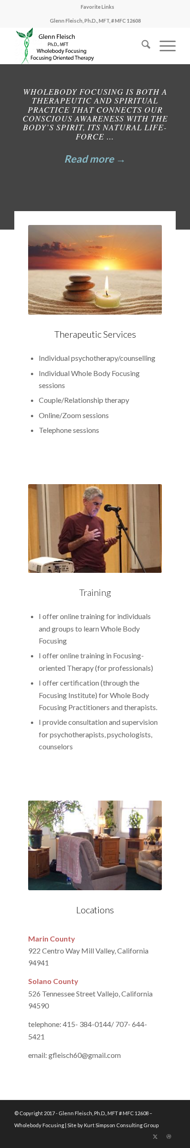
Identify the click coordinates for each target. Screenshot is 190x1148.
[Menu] (163, 45)
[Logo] (78, 45)
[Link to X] (155, 1136)
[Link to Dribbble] (169, 1136)
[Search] (141, 45)
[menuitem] (97, 7)
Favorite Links (97, 7)
